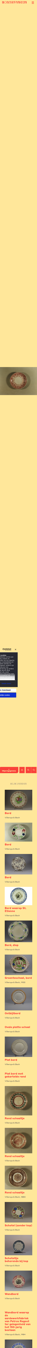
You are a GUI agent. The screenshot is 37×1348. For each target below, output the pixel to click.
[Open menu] (33, 2)
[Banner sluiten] (15, 649)
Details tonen (6, 683)
